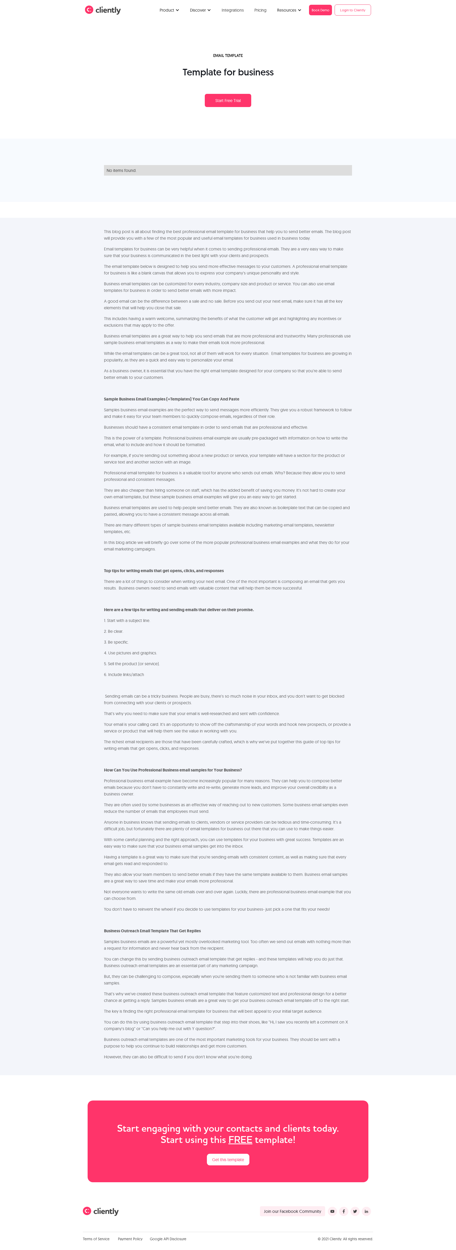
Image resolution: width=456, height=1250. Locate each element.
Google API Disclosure (168, 1239)
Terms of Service (96, 1239)
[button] (169, 10)
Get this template (228, 1159)
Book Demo (320, 10)
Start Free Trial (228, 100)
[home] (103, 10)
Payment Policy (130, 1239)
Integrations (233, 10)
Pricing (260, 10)
